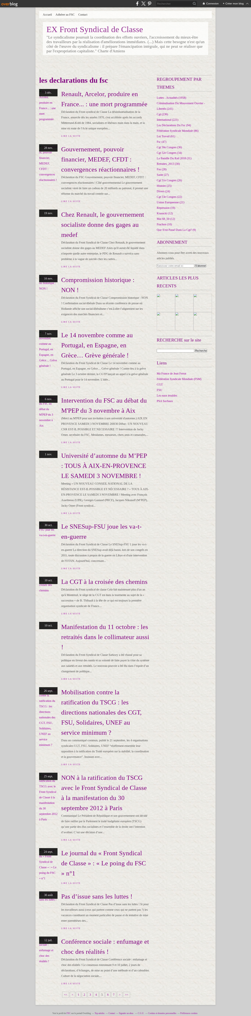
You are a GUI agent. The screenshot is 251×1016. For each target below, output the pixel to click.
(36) (169, 147)
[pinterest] (149, 3)
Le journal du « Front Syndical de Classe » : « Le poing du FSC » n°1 (103, 863)
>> (126, 994)
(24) (163, 191)
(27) (163, 174)
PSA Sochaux (165, 401)
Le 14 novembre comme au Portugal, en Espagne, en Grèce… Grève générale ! (97, 345)
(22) (169, 196)
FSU (159, 390)
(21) (170, 202)
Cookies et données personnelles (162, 1013)
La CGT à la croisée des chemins (104, 581)
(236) (162, 114)
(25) (164, 185)
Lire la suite (71, 136)
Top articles (100, 1013)
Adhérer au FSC (65, 14)
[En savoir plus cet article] (166, 303)
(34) (169, 152)
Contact (82, 14)
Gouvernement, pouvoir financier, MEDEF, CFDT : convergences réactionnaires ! (100, 159)
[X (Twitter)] (143, 3)
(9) (176, 229)
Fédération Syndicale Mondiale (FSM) (179, 379)
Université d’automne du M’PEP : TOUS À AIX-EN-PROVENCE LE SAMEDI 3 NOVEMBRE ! (104, 465)
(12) (165, 213)
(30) (168, 163)
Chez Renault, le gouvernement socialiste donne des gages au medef (102, 224)
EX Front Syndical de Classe (94, 29)
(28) (161, 169)
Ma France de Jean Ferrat (171, 373)
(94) (174, 125)
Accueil (47, 14)
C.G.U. (141, 1013)
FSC (69, 1013)
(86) (177, 130)
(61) (166, 136)
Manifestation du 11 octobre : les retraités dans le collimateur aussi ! (105, 637)
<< (65, 994)
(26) (169, 180)
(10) (164, 224)
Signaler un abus (126, 1013)
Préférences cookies (189, 1013)
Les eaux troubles (167, 395)
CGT (160, 384)
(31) (174, 158)
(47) (161, 141)
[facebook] (137, 3)
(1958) (171, 97)
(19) (166, 207)
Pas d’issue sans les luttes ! (96, 896)
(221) (167, 119)
